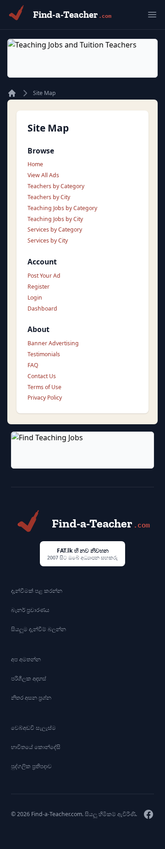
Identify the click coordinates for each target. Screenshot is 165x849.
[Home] (11, 93)
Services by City (48, 240)
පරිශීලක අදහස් (28, 678)
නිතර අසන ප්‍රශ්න (31, 697)
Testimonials (44, 354)
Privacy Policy (45, 397)
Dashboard (42, 308)
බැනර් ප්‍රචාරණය (30, 610)
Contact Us (42, 376)
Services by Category (55, 229)
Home (35, 164)
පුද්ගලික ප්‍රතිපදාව (31, 766)
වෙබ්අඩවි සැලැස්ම (33, 728)
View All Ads (43, 175)
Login (35, 297)
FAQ (33, 365)
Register (39, 286)
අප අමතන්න (26, 659)
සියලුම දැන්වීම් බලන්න (38, 629)
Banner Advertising (53, 343)
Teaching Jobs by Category (62, 208)
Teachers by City (49, 197)
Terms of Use (44, 387)
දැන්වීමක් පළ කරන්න (36, 591)
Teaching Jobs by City (55, 219)
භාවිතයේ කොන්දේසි (35, 747)
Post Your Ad (44, 275)
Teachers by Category (56, 186)
